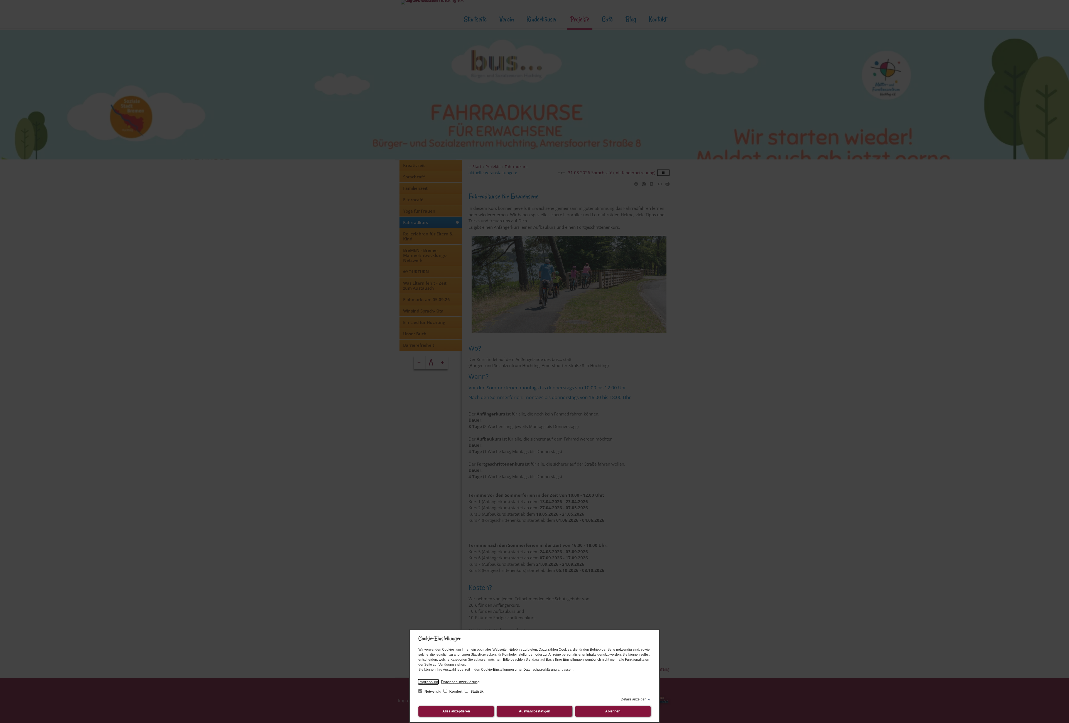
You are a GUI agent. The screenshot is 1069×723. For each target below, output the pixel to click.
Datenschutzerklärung (460, 682)
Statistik (477, 692)
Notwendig (433, 692)
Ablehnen (612, 711)
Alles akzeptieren (456, 711)
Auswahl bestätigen (534, 711)
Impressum (428, 682)
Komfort (455, 692)
